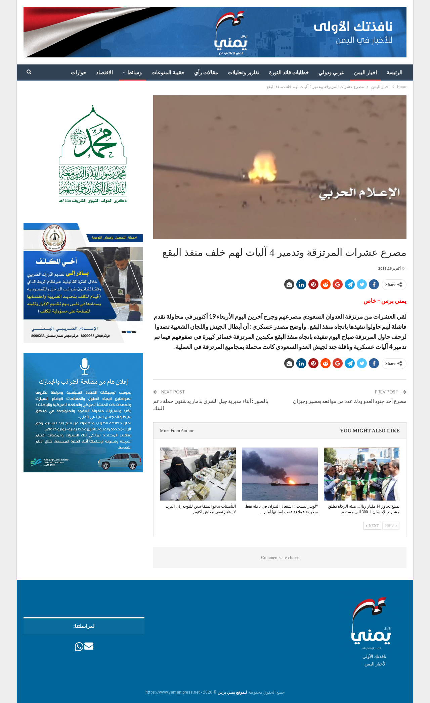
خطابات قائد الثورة (289, 72)
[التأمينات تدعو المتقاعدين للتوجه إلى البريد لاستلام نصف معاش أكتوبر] (198, 474)
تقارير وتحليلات (243, 72)
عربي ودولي (331, 72)
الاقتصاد (104, 72)
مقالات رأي (206, 72)
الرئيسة (394, 72)
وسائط (134, 72)
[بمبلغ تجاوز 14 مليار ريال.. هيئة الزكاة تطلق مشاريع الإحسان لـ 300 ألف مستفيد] (361, 474)
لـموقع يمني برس (232, 692)
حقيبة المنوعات (168, 72)
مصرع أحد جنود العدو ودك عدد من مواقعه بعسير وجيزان (349, 401)
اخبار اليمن (365, 72)
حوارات (78, 72)
